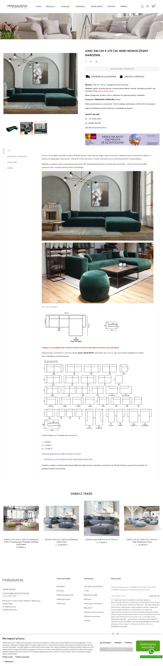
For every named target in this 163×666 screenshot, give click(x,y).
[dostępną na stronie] (151, 621)
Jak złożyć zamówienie (93, 586)
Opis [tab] (9, 151)
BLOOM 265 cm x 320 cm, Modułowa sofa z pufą (61, 540)
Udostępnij (85, 61)
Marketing (128, 643)
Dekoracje (61, 603)
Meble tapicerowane (65, 595)
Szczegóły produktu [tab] (17, 156)
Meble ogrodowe (64, 599)
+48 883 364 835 (9, 589)
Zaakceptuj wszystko (148, 646)
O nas (86, 591)
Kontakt (87, 621)
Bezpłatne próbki (90, 595)
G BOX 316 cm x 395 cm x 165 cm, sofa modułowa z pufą (142, 540)
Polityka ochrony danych (94, 612)
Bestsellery (61, 586)
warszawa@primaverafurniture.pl (15, 593)
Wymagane (107, 643)
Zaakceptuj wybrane (116, 649)
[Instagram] (117, 634)
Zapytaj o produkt (134, 76)
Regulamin (88, 608)
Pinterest (96, 61)
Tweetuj (91, 61)
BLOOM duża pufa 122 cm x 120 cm (102, 539)
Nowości (60, 591)
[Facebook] (113, 634)
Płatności (87, 599)
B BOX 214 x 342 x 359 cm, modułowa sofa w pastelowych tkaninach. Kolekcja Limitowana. (21, 542)
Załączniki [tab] (12, 162)
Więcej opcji (9, 661)
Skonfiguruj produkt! (122, 69)
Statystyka (117, 643)
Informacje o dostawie (103, 76)
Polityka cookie (7, 657)
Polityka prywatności (92, 616)
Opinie (10, 168)
